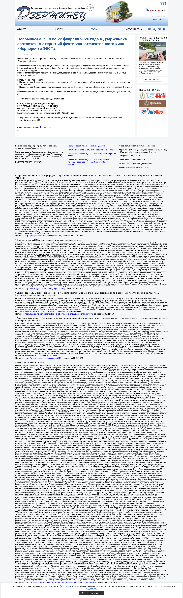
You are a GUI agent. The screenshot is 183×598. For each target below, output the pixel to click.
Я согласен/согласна (91, 593)
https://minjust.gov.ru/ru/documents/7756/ (43, 236)
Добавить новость (152, 80)
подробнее (66, 586)
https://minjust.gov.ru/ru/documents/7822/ (43, 358)
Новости (58, 29)
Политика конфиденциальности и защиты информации (91, 150)
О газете (21, 29)
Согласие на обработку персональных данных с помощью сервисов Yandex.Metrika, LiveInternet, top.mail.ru (88, 162)
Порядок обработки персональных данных (86, 146)
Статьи (94, 29)
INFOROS (141, 168)
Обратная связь (134, 29)
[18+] (52, 14)
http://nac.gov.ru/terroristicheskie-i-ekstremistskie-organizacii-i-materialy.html (59, 314)
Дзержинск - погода (159, 17)
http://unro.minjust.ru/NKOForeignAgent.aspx (44, 288)
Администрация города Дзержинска (34, 127)
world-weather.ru (159, 19)
